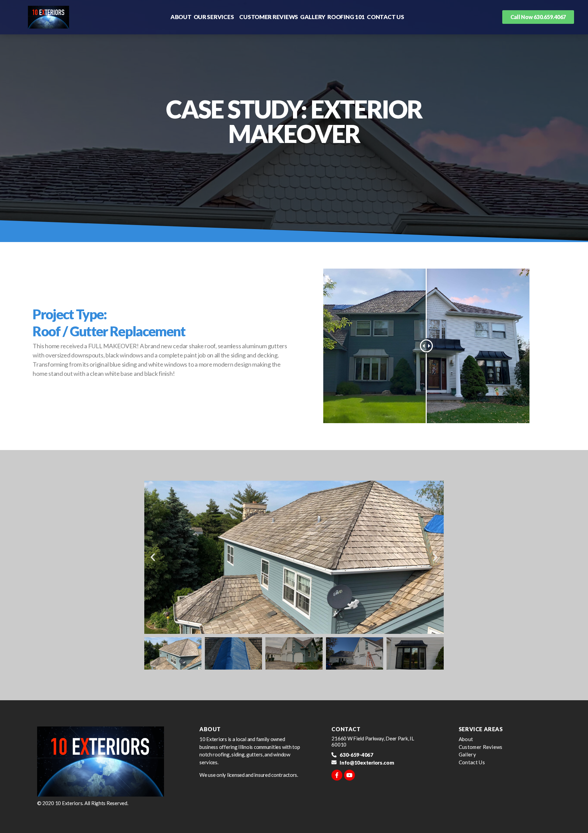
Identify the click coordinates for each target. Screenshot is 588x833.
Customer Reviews (268, 16)
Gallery (312, 16)
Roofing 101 (346, 16)
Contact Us (385, 16)
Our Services (214, 16)
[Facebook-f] (336, 775)
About (181, 16)
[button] (153, 557)
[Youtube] (349, 775)
